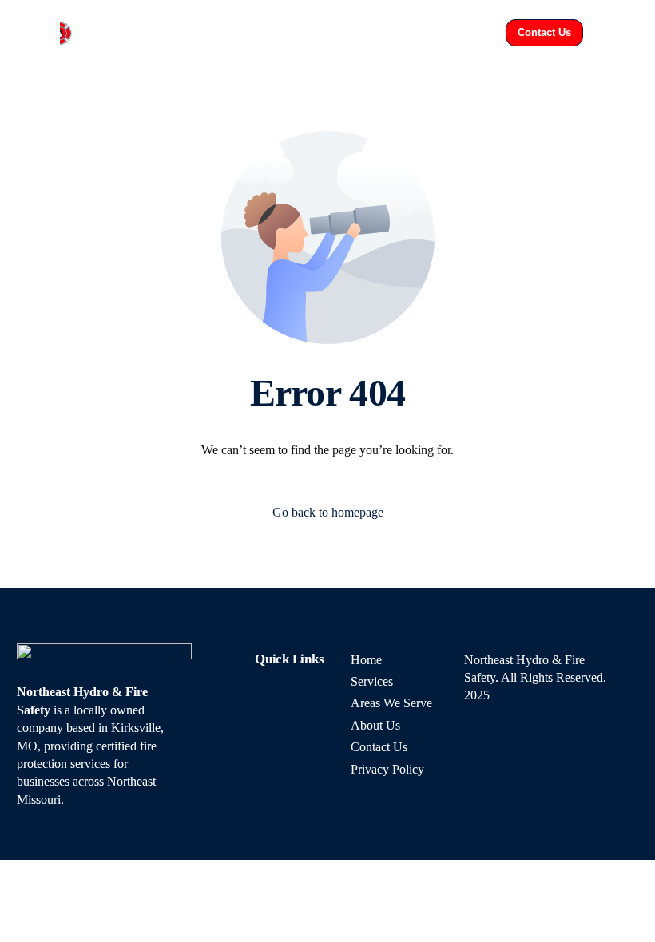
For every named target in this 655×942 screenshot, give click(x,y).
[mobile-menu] (615, 33)
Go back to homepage (327, 512)
